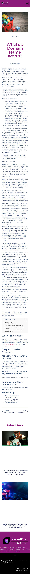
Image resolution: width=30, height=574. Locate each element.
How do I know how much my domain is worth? (15, 327)
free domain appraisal (8, 344)
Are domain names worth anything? (14, 325)
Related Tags (9, 331)
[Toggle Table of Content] (25, 320)
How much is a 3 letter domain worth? (15, 330)
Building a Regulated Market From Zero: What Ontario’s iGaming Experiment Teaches (15, 525)
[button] (27, 3)
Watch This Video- (8, 322)
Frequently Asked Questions (11, 324)
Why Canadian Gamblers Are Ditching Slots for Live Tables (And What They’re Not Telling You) (15, 472)
